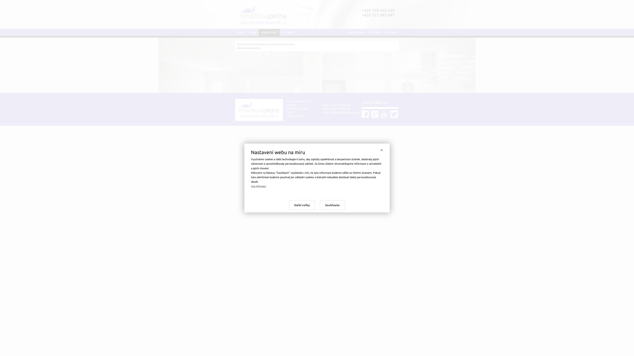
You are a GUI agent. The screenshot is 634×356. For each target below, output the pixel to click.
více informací (258, 186)
